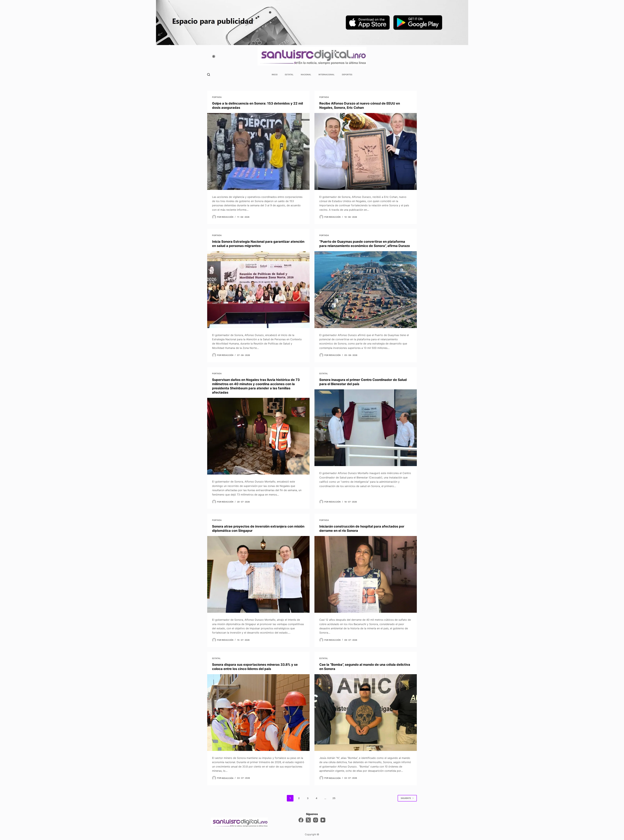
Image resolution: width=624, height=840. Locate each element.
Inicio (275, 74)
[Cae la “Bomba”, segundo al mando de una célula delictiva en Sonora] (365, 712)
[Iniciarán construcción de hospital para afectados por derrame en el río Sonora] (365, 574)
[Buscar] (208, 74)
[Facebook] (301, 820)
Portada (217, 97)
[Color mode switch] (213, 56)
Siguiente (406, 798)
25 (333, 798)
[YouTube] (322, 820)
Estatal (289, 74)
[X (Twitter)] (308, 820)
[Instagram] (315, 820)
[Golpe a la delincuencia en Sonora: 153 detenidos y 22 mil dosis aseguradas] (258, 151)
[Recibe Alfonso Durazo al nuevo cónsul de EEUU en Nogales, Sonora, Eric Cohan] (365, 151)
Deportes (347, 74)
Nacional (306, 74)
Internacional (326, 74)
